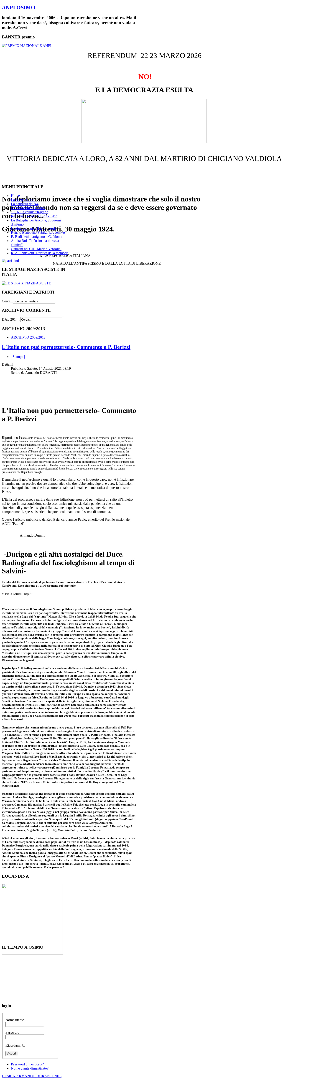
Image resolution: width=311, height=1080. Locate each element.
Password (12, 1032)
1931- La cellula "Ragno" (29, 212)
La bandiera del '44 (24, 204)
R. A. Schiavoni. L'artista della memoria (39, 253)
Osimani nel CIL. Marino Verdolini (36, 249)
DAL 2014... (11, 319)
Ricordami (12, 1045)
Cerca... (7, 301)
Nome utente (14, 1020)
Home (15, 196)
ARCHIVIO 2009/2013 (28, 337)
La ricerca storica (23, 200)
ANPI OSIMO (18, 7)
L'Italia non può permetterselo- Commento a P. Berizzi (66, 347)
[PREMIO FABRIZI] (26, 46)
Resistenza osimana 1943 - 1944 (34, 216)
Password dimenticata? (27, 1064)
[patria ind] (10, 261)
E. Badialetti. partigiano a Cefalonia (36, 237)
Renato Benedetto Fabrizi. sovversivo (38, 232)
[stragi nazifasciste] (26, 283)
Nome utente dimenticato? (29, 1068)
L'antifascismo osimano (28, 208)
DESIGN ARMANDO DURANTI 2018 (31, 1076)
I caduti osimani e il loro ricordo (34, 228)
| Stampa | (18, 357)
